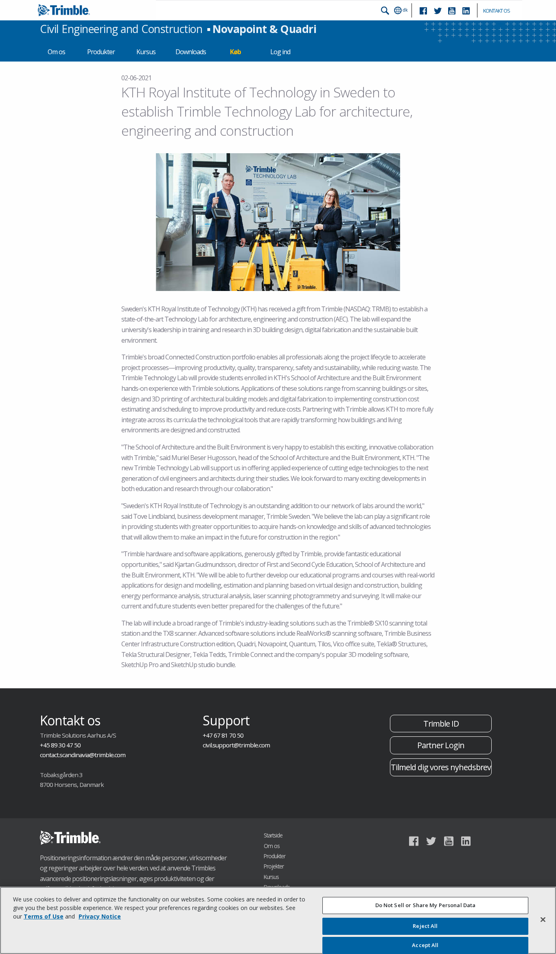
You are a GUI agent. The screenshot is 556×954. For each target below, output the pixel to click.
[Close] (543, 919)
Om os (56, 51)
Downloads (190, 51)
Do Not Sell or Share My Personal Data (425, 905)
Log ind (280, 51)
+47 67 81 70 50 (223, 735)
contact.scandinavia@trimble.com (82, 755)
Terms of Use (43, 916)
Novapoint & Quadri (264, 29)
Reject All (425, 926)
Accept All (425, 945)
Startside (273, 835)
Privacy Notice (100, 916)
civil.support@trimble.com (236, 745)
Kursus (145, 51)
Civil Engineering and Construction (121, 29)
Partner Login (440, 745)
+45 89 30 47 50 (60, 745)
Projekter (274, 866)
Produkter (101, 51)
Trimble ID (441, 723)
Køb (235, 51)
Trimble (70, 838)
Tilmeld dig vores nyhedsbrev (441, 767)
